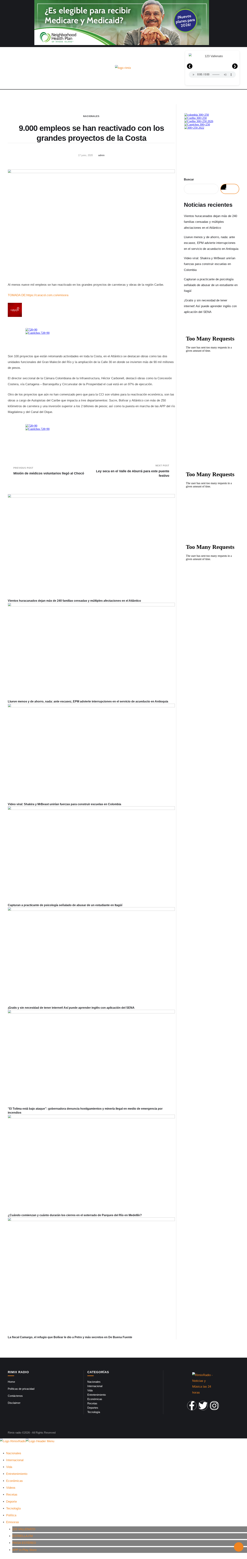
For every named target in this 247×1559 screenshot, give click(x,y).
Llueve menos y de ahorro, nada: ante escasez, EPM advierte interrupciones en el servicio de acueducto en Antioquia (88, 701)
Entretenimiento (96, 1394)
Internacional (94, 1386)
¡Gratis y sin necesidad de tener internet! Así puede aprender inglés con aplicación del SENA (71, 1007)
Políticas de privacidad (21, 1388)
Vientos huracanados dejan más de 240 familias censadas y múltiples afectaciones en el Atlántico (74, 600)
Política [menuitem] (11, 1515)
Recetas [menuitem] (11, 1494)
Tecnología (93, 1412)
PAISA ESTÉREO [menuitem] (24, 1543)
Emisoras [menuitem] (12, 1522)
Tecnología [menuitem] (13, 1508)
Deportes (92, 1407)
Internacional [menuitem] (15, 1460)
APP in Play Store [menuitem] (24, 1550)
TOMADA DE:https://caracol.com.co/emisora (38, 295)
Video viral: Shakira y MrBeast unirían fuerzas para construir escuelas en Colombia (64, 804)
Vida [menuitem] (9, 1467)
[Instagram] (214, 1405)
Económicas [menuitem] (14, 1481)
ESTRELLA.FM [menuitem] (22, 1536)
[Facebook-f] (192, 1405)
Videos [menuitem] (10, 1487)
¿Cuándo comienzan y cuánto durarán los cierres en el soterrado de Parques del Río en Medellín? (75, 1215)
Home (11, 1381)
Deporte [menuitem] (11, 1501)
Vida (90, 1390)
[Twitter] (203, 1405)
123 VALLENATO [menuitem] (23, 1529)
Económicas (94, 1399)
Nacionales (91, 116)
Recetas (92, 1403)
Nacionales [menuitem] (13, 1453)
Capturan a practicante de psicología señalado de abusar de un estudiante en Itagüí (65, 905)
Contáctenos (15, 1395)
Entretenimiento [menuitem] (16, 1474)
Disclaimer (14, 1402)
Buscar (189, 179)
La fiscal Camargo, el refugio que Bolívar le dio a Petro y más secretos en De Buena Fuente (70, 1337)
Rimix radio (14, 1432)
